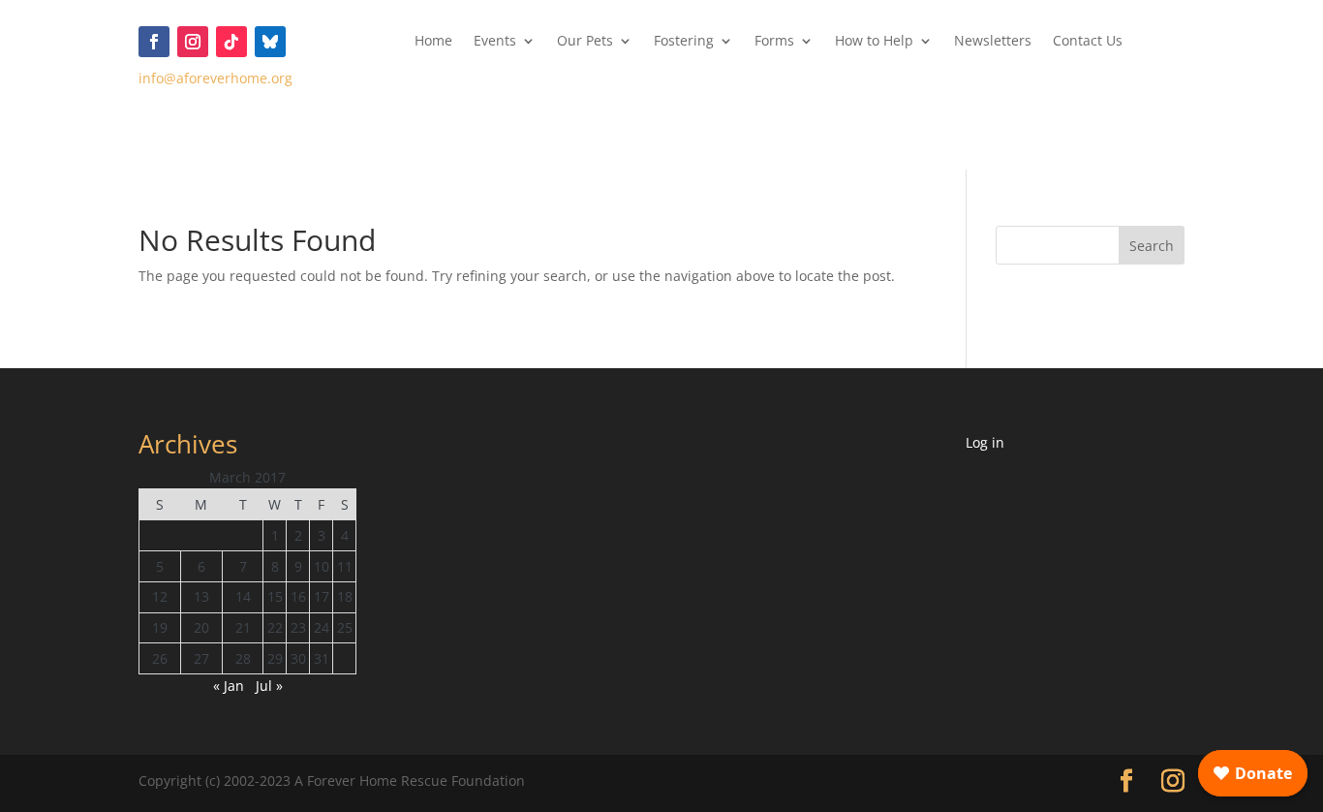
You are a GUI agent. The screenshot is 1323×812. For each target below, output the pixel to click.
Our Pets (585, 41)
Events (495, 41)
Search (1151, 245)
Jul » (269, 685)
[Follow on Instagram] (192, 41)
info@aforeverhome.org (215, 78)
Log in (985, 442)
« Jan (228, 685)
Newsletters (992, 41)
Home (433, 41)
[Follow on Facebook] (153, 41)
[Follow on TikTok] (231, 41)
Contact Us (1088, 41)
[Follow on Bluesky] (270, 41)
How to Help (874, 41)
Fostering (684, 41)
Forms (774, 41)
